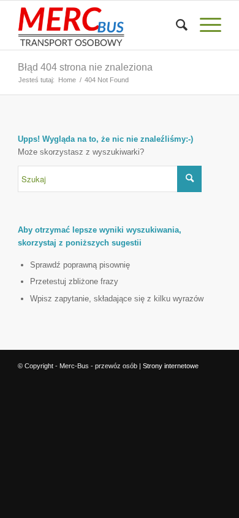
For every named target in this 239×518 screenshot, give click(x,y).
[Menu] (204, 25)
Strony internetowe (171, 365)
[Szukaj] (176, 25)
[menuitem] (176, 25)
